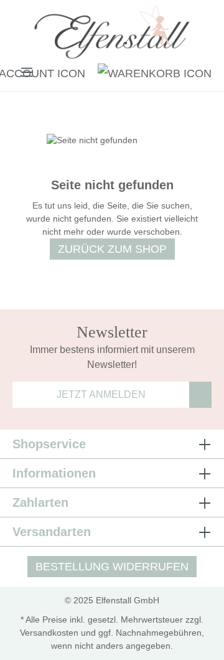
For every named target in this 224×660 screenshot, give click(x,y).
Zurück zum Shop (112, 249)
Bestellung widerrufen (112, 566)
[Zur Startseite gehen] (112, 33)
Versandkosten (49, 633)
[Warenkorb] (151, 72)
